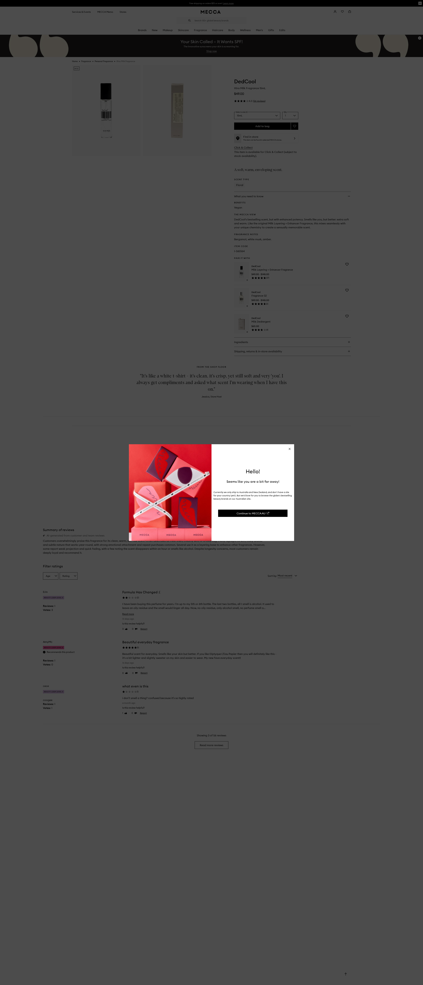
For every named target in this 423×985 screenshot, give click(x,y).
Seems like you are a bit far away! (253, 481)
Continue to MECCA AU (251, 513)
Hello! (253, 471)
